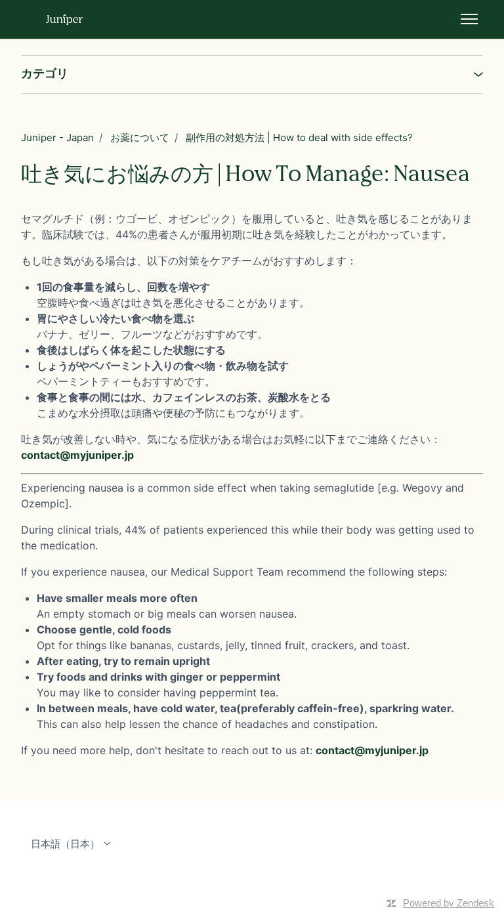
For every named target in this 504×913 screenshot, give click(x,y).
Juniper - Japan (57, 137)
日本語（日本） (66, 844)
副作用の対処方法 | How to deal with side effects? (299, 137)
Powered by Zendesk (448, 902)
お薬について (139, 137)
